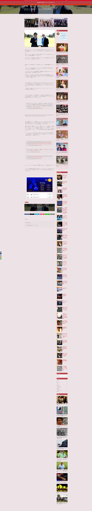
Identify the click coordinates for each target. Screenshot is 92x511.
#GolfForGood (40, 143)
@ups (37, 142)
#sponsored (39, 142)
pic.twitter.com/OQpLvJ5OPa (47, 143)
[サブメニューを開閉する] (66, 380)
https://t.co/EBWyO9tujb (36, 106)
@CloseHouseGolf (29, 143)
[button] (26, 214)
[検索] (67, 0)
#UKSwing (40, 156)
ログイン (33, 225)
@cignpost (35, 156)
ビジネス (59, 382)
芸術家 (58, 391)
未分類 (58, 388)
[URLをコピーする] (52, 214)
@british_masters (44, 142)
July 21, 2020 (39, 158)
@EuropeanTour (49, 142)
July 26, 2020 (39, 145)
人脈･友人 (59, 385)
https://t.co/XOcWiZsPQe (34, 150)
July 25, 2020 (41, 108)
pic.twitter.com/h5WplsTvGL (38, 157)
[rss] (66, 0)
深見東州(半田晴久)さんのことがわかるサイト (46, 2)
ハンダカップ (26, 10)
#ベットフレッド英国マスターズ (45, 149)
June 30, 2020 (38, 151)
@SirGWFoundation (35, 143)
